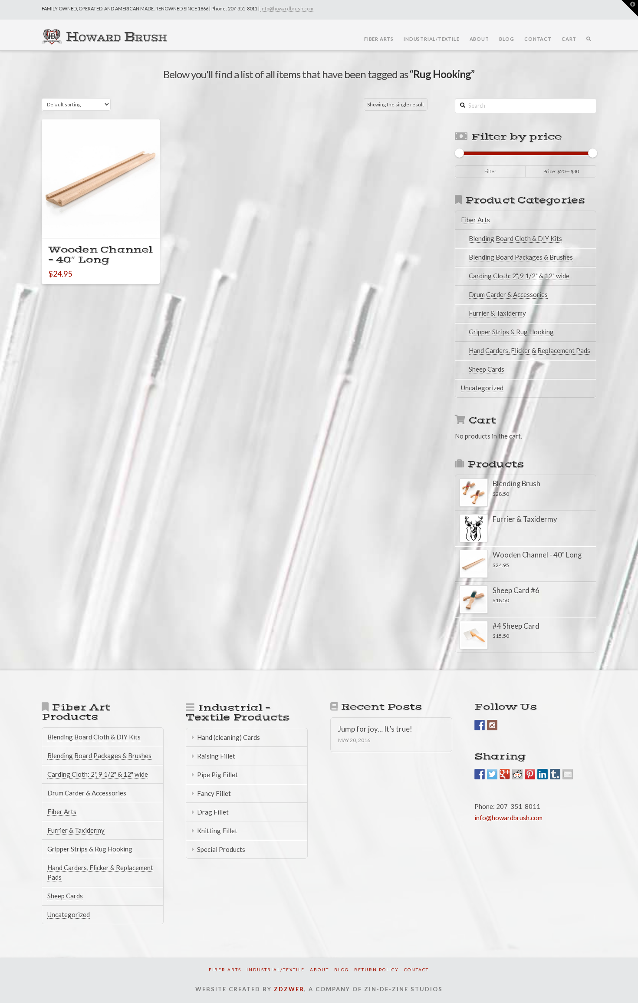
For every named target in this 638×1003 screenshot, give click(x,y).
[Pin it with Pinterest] (530, 774)
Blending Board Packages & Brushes (521, 257)
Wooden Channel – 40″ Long (100, 255)
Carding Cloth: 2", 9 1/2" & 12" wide (519, 276)
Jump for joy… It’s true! (375, 729)
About (319, 969)
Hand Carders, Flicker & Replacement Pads (529, 350)
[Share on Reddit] (517, 774)
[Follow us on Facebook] (479, 725)
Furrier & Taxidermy (497, 313)
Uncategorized (482, 388)
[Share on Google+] (505, 774)
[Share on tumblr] (555, 774)
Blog (341, 969)
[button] (630, 8)
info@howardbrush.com (286, 8)
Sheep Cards (486, 369)
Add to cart (104, 223)
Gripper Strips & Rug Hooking (511, 332)
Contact (416, 969)
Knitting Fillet (217, 831)
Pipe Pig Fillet (217, 775)
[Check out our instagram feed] (492, 725)
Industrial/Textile (276, 969)
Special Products (221, 849)
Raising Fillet (216, 756)
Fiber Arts (475, 220)
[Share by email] (567, 774)
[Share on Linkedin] (542, 774)
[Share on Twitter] (492, 774)
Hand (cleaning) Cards (228, 737)
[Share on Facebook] (479, 774)
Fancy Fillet (214, 793)
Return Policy (376, 969)
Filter (490, 171)
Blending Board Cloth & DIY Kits (515, 238)
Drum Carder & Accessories (508, 294)
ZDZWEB (289, 989)
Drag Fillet (213, 812)
